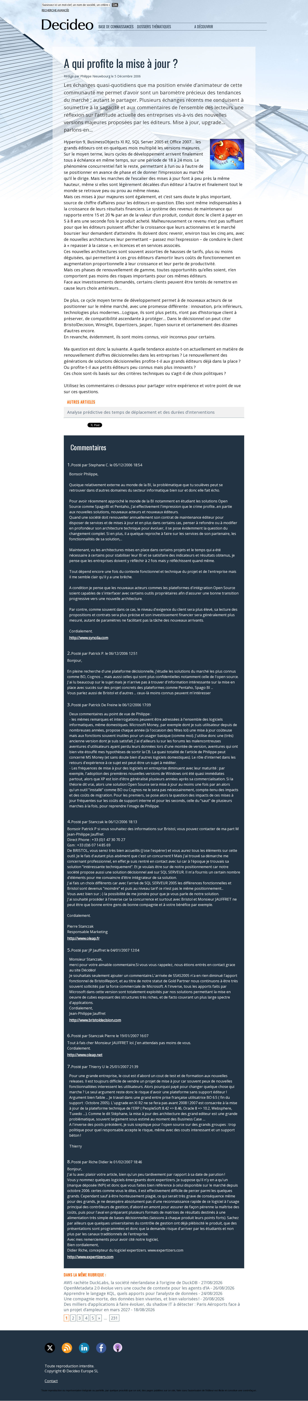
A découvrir (203, 26)
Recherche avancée (55, 10)
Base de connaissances (116, 26)
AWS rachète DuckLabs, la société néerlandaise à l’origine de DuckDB (131, 1282)
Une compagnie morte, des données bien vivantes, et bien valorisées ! (131, 1298)
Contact (51, 1380)
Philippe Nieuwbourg (95, 76)
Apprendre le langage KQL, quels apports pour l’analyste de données (131, 1293)
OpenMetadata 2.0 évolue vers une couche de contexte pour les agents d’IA (136, 1288)
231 (114, 1318)
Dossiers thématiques (154, 26)
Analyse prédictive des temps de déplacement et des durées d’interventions (141, 412)
